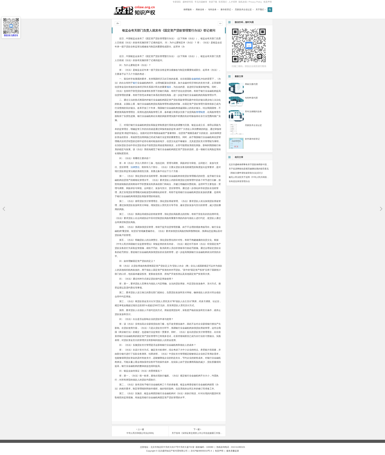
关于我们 (260, 9)
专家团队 (177, 2)
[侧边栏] (220, 23)
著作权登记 (225, 9)
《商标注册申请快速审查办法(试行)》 (246, 173)
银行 (135, 83)
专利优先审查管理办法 (239, 181)
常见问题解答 (201, 2)
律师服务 (187, 9)
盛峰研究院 (188, 2)
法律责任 (135, 167)
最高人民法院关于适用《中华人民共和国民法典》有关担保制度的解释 (261, 177)
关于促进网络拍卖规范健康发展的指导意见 (249, 168)
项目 (169, 87)
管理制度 (200, 112)
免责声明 (267, 2)
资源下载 (213, 2)
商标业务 (200, 9)
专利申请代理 (251, 98)
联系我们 (223, 2)
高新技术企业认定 (243, 9)
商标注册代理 (251, 84)
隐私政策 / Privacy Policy (250, 2)
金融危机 (195, 78)
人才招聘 (233, 2)
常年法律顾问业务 (253, 111)
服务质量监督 (232, 451)
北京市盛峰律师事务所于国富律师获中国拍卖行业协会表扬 (256, 164)
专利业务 (212, 9)
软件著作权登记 (252, 139)
